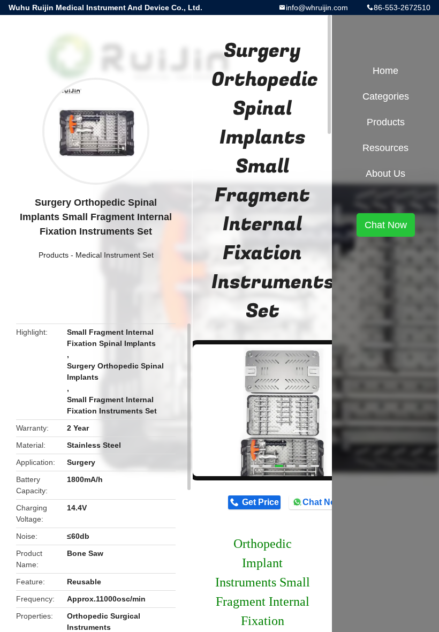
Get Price (260, 502)
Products (54, 255)
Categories (385, 96)
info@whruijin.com (317, 7)
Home (385, 70)
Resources (385, 147)
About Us (385, 173)
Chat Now (322, 502)
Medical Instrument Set (114, 255)
